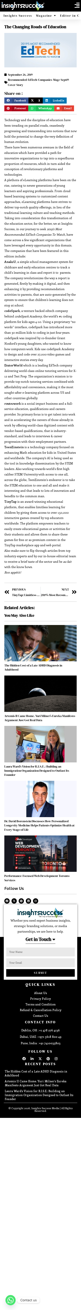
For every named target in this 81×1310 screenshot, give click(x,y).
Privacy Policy (40, 999)
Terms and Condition (40, 1004)
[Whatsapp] (10, 1300)
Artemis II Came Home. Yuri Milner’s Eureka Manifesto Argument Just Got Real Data (39, 718)
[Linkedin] (28, 901)
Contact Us (40, 1016)
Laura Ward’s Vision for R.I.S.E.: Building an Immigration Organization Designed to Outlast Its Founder (36, 770)
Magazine (44, 15)
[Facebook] (7, 901)
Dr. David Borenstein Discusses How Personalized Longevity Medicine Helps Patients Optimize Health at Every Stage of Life (39, 825)
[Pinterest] (21, 901)
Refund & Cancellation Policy (40, 1010)
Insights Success (18, 15)
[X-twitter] (14, 901)
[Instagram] (35, 901)
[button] (77, 5)
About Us (40, 993)
